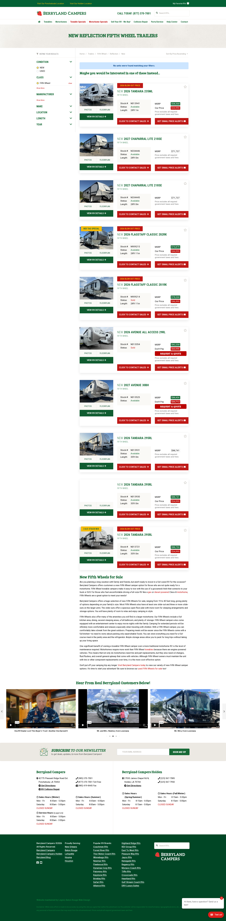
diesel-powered (161, 592)
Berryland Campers (45, 850)
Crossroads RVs (129, 875)
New (123, 54)
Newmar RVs (99, 861)
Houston (69, 861)
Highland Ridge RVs (131, 843)
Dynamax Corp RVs (102, 868)
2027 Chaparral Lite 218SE (139, 140)
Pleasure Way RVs (130, 854)
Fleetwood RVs (100, 864)
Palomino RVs (100, 871)
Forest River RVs (101, 850)
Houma (68, 857)
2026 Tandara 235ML (135, 92)
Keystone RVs (100, 875)
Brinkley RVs (99, 878)
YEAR (39, 124)
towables (149, 649)
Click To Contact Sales (132, 121)
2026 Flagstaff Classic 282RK (142, 236)
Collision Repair (141, 22)
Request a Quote (170, 353)
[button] (2, 711)
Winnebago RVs (100, 857)
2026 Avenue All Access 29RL (141, 333)
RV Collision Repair (50, 789)
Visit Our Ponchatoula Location (50, 3)
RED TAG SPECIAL (91, 228)
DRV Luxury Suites (130, 885)
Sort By (176, 54)
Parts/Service (157, 22)
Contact (184, 22)
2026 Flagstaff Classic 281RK (142, 286)
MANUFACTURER (45, 94)
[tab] (54, 62)
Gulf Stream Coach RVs (133, 882)
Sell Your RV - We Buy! (120, 22)
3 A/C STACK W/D (91, 529)
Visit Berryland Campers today (132, 665)
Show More (40, 88)
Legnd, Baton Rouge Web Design (74, 900)
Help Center (172, 22)
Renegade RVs (129, 861)
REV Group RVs (129, 847)
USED (42, 71)
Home (82, 54)
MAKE (39, 106)
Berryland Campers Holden (49, 854)
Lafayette (69, 854)
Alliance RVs (99, 885)
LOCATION (41, 112)
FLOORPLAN (105, 110)
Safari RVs (98, 882)
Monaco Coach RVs (131, 868)
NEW (42, 67)
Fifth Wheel (45, 83)
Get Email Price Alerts (170, 121)
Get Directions (48, 785)
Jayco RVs (127, 857)
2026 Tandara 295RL (134, 439)
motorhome (182, 592)
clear (70, 83)
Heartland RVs (128, 878)
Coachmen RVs (100, 847)
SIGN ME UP (179, 751)
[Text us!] (216, 915)
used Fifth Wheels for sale (150, 668)
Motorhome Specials (98, 22)
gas (149, 592)
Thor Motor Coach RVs (104, 854)
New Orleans (71, 847)
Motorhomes (61, 22)
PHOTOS (88, 110)
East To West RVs (130, 850)
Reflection (114, 54)
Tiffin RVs (126, 871)
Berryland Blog (43, 857)
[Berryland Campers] (61, 13)
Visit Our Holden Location (81, 3)
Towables (48, 22)
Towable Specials (78, 22)
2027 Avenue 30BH (133, 386)
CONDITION (42, 62)
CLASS (40, 77)
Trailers (91, 54)
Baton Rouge (71, 850)
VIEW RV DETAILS (95, 116)
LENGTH (40, 118)
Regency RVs (128, 864)
